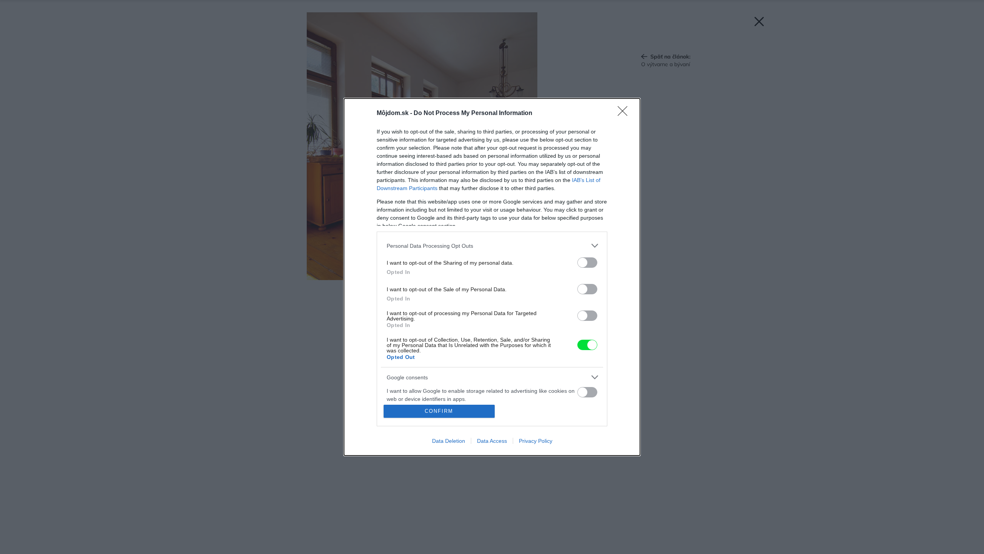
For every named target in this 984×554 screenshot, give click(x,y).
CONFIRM (439, 411)
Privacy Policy (535, 441)
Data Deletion (448, 441)
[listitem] (492, 246)
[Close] (625, 113)
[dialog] (492, 277)
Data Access (492, 441)
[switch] (587, 262)
